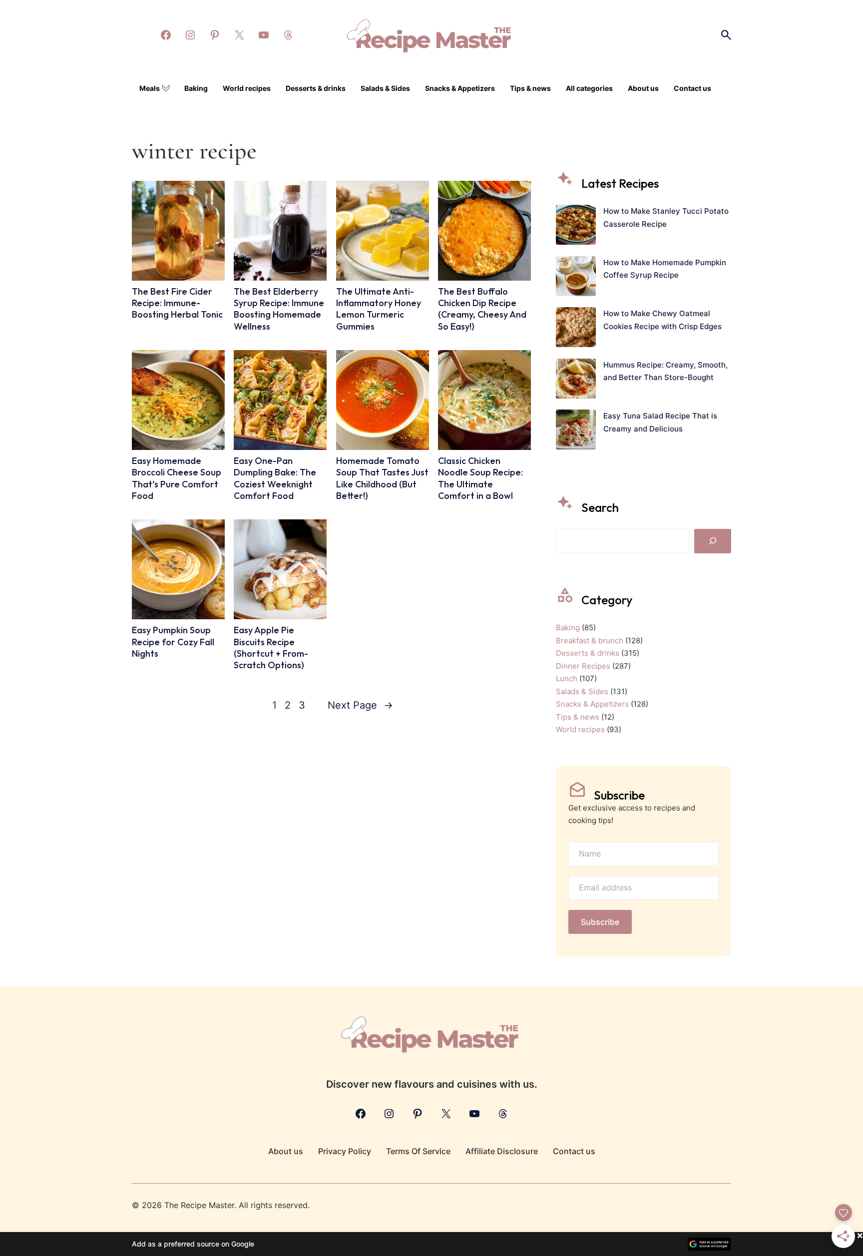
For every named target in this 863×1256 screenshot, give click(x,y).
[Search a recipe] (726, 35)
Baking (196, 88)
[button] (431, 1244)
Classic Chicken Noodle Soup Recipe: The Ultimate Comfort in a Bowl (480, 478)
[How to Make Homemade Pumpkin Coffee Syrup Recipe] (576, 278)
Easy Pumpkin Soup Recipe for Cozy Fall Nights (173, 641)
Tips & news (530, 88)
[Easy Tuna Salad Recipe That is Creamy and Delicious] (576, 431)
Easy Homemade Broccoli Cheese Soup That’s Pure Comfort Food (176, 478)
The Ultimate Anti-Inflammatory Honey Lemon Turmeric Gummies (378, 309)
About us (643, 88)
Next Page (360, 705)
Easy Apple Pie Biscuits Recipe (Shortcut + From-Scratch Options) (271, 647)
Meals (149, 88)
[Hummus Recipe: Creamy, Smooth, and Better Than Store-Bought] (576, 381)
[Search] (712, 541)
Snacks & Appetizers (460, 88)
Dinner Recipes (583, 666)
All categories (589, 88)
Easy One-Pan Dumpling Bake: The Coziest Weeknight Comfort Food (275, 478)
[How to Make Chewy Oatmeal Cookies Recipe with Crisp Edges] (576, 329)
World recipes (247, 88)
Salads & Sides (385, 88)
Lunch (566, 678)
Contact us (692, 88)
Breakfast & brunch (589, 640)
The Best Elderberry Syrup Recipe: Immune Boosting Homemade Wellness (279, 309)
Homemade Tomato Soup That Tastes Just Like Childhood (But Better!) (382, 478)
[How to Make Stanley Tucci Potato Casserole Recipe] (576, 227)
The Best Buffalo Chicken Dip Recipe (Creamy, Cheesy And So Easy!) (482, 309)
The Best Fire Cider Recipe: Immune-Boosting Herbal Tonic (177, 303)
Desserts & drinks (316, 88)
